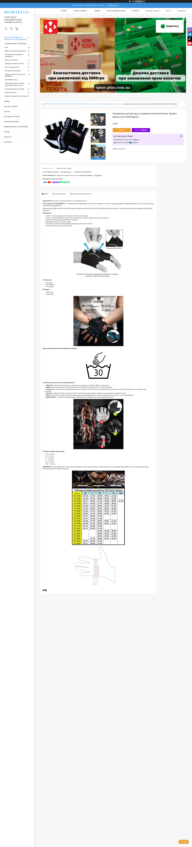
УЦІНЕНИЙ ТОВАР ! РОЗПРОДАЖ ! (16, 44)
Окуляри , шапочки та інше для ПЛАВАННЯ (15, 75)
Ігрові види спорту (11, 92)
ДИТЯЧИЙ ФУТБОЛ (11, 80)
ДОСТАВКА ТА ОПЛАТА (12, 116)
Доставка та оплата (152, 11)
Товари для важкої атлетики (14, 63)
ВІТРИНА (64, 11)
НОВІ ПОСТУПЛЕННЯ (10, 106)
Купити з (137, 130)
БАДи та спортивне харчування (15, 51)
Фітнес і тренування (11, 60)
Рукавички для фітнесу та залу (112, 104)
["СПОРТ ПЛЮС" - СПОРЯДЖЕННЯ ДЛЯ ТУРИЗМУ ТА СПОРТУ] (17, 12)
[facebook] (43, 590)
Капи (6, 47)
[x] (45, 590)
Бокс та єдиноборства (12, 67)
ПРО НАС (7, 132)
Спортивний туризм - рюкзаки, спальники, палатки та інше (15, 84)
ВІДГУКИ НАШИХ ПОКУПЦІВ (116, 11)
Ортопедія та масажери (12, 70)
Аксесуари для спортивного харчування (14, 55)
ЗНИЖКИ (7, 101)
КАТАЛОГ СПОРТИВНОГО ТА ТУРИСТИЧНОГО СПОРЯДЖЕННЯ (15, 38)
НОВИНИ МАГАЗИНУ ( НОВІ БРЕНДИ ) (16, 127)
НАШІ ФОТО (8, 137)
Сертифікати (8, 142)
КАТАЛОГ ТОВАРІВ (80, 11)
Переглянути (113, 5)
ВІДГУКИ (7, 111)
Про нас (168, 11)
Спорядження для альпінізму (14, 89)
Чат (185, 842)
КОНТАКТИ (135, 11)
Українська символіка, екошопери (16, 96)
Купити (121, 130)
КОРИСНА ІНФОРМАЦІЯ (11, 122)
